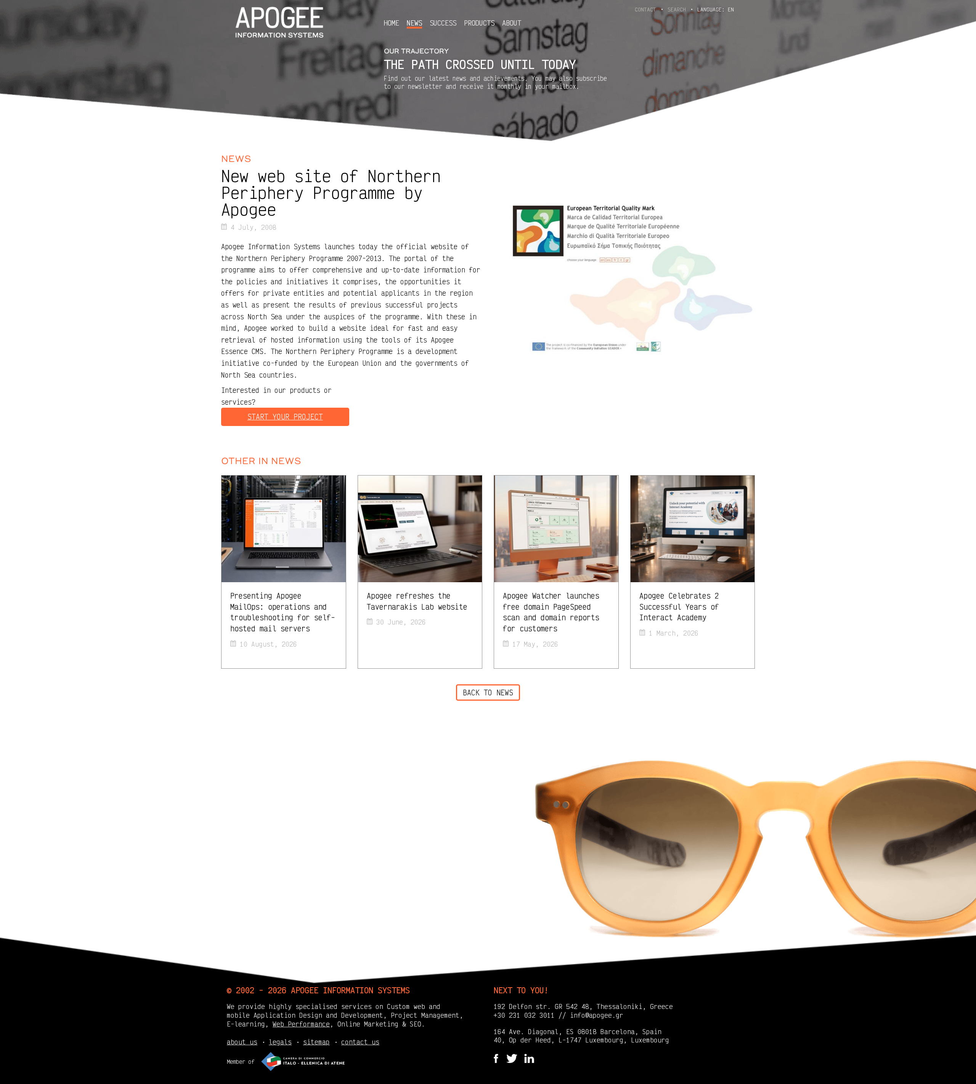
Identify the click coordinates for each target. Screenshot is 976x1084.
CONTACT (647, 9)
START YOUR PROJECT (285, 416)
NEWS (414, 23)
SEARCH (678, 9)
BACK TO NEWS (488, 692)
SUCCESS (443, 23)
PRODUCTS (479, 23)
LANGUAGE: (715, 9)
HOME (391, 23)
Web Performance (301, 1024)
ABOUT (511, 23)
